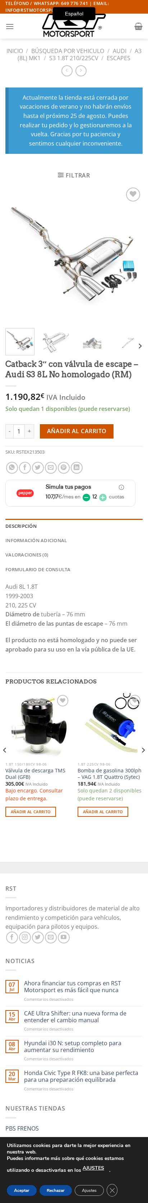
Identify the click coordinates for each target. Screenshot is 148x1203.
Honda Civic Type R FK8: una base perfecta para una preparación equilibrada (81, 1076)
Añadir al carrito (77, 431)
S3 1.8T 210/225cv (73, 58)
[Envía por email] (51, 468)
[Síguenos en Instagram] (25, 937)
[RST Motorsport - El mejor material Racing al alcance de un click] (74, 26)
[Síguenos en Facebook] (12, 937)
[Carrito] (138, 26)
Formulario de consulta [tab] (38, 569)
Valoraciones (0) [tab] (26, 554)
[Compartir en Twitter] (38, 468)
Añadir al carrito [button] (31, 811)
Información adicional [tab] (36, 540)
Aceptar (21, 1190)
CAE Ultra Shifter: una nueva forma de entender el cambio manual (75, 1017)
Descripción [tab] (21, 526)
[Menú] (9, 26)
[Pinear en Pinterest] (64, 468)
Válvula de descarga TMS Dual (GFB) (35, 773)
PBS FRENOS (22, 1128)
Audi (119, 51)
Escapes (118, 58)
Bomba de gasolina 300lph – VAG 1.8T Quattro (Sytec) (110, 773)
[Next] (130, 254)
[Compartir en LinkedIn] (77, 468)
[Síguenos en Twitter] (38, 937)
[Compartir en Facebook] (25, 468)
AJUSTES (93, 1168)
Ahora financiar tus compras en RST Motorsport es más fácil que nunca (72, 987)
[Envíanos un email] (51, 937)
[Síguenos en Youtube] (64, 937)
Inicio (14, 51)
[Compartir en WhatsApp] (12, 468)
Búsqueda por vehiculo (67, 51)
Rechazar (56, 1190)
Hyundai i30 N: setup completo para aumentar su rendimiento (72, 1046)
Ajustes (89, 1190)
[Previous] (17, 254)
